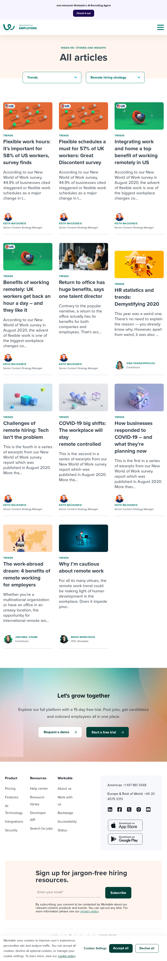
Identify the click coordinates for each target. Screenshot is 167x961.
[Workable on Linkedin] (110, 811)
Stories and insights (91, 47)
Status (62, 830)
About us (64, 788)
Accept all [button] (121, 948)
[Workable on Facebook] (119, 811)
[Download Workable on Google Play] (124, 839)
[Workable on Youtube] (129, 811)
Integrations (14, 821)
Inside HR (67, 47)
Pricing (10, 788)
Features (11, 797)
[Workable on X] (138, 811)
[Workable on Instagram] (148, 811)
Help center (39, 788)
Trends (8, 135)
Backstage (65, 813)
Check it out (84, 13)
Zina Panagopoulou (141, 363)
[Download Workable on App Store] (124, 825)
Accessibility (67, 821)
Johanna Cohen (26, 637)
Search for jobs (41, 828)
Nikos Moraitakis (83, 637)
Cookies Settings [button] (95, 948)
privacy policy (89, 911)
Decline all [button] (146, 948)
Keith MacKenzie (14, 223)
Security (11, 830)
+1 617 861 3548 (134, 785)
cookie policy (66, 956)
